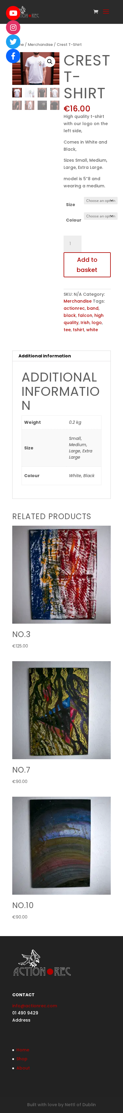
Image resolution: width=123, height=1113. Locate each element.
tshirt (78, 330)
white (92, 330)
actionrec (74, 308)
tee (67, 330)
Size (70, 205)
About (23, 1068)
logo (97, 323)
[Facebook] (13, 56)
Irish (85, 323)
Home (22, 1050)
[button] (49, 61)
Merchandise (40, 44)
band (93, 308)
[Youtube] (13, 13)
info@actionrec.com (34, 1006)
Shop (21, 1059)
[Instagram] (13, 27)
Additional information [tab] (45, 356)
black (70, 315)
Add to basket (87, 265)
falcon (85, 315)
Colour (74, 220)
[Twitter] (13, 42)
